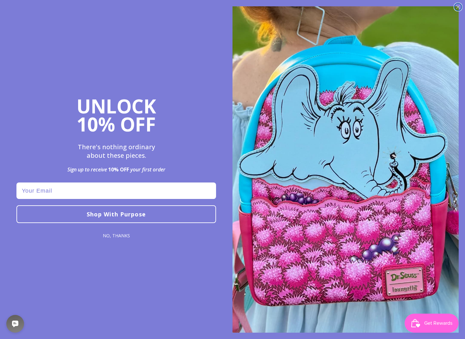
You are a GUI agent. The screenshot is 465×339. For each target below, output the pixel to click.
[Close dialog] (458, 7)
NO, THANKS (116, 236)
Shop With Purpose (116, 214)
